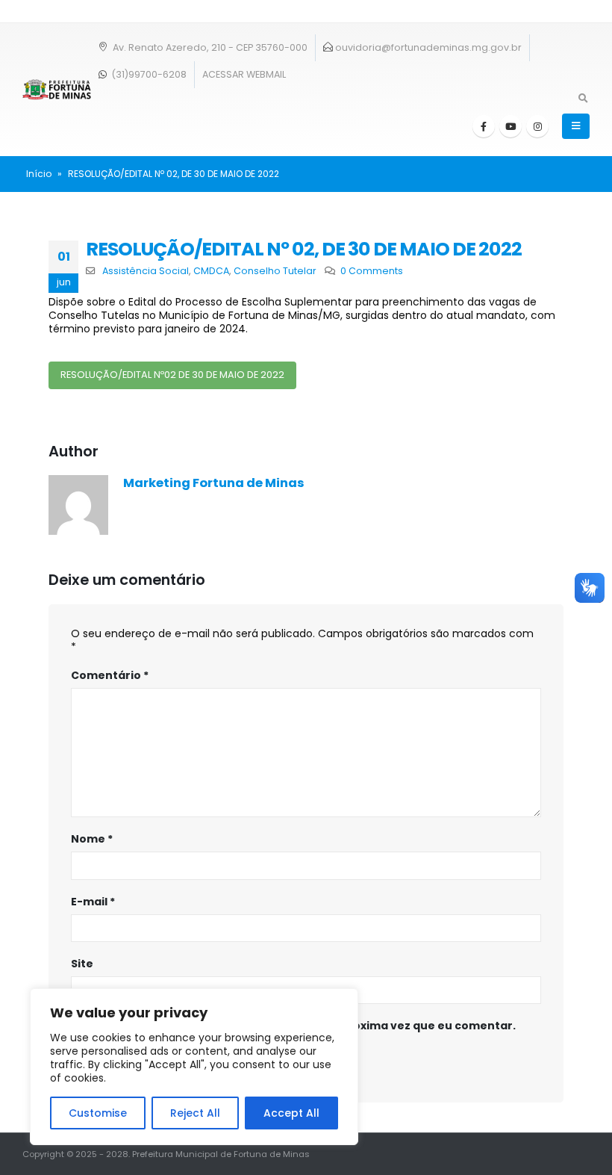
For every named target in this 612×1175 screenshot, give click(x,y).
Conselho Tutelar (275, 270)
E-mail (93, 901)
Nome (92, 839)
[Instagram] (537, 126)
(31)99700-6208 (148, 74)
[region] (194, 1066)
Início (38, 173)
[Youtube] (510, 126)
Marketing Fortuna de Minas (214, 483)
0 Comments (371, 270)
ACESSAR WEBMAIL (244, 74)
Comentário (110, 675)
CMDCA (211, 270)
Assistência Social (145, 270)
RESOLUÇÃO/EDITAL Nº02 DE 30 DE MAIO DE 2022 (172, 374)
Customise (98, 1113)
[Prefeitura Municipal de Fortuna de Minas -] (56, 89)
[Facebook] (483, 126)
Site (82, 963)
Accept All (291, 1113)
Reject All (195, 1113)
